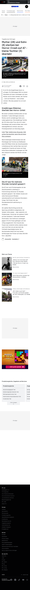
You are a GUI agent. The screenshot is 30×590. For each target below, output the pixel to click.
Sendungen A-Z (5, 489)
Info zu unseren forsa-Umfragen (9, 550)
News (6, 14)
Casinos (4, 509)
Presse (3, 559)
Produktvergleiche (6, 515)
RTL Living (4, 567)
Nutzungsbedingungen (7, 542)
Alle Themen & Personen (7, 493)
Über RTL (4, 556)
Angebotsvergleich (6, 523)
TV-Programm (5, 491)
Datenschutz (5, 540)
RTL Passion (4, 569)
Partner (4, 507)
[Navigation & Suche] (26, 6)
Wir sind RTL (5, 554)
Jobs (3, 557)
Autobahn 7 (15, 239)
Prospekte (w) (5, 529)
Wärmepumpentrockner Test (9, 394)
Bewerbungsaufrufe (6, 499)
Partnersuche (5, 513)
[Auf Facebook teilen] (20, 86)
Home (3, 574)
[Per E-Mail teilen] (24, 86)
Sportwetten (5, 511)
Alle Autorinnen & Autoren (8, 495)
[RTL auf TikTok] (19, 580)
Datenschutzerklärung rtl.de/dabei (10, 546)
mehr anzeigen (13, 402)
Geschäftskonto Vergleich (8, 517)
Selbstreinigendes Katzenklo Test (11, 392)
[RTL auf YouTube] (23, 580)
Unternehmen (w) (6, 525)
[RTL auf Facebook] (11, 580)
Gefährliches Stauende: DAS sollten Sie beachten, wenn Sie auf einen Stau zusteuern (14, 134)
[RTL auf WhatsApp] (27, 580)
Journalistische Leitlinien (8, 497)
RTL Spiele (4, 561)
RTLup (3, 563)
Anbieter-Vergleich (6, 527)
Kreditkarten (5, 519)
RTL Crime (4, 565)
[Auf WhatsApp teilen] (27, 86)
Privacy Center (5, 538)
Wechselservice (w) (6, 521)
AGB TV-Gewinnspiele (7, 544)
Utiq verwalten (5, 548)
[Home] (14, 6)
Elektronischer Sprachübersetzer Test (12, 396)
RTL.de (3, 487)
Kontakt (4, 534)
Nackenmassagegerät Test (9, 389)
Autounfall (8, 239)
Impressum (4, 536)
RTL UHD (4, 501)
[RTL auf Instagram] (15, 580)
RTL (2, 14)
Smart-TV (4, 503)
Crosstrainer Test (7, 398)
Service (3, 532)
